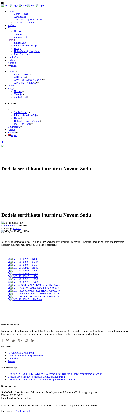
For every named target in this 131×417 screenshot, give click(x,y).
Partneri (11, 361)
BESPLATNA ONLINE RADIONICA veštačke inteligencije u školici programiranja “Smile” (55, 373)
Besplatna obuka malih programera (25, 355)
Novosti (17, 228)
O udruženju (14, 358)
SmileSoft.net (23, 411)
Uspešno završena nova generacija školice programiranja (36, 376)
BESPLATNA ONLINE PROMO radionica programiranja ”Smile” (42, 379)
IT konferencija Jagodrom (21, 352)
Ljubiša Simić (8, 225)
